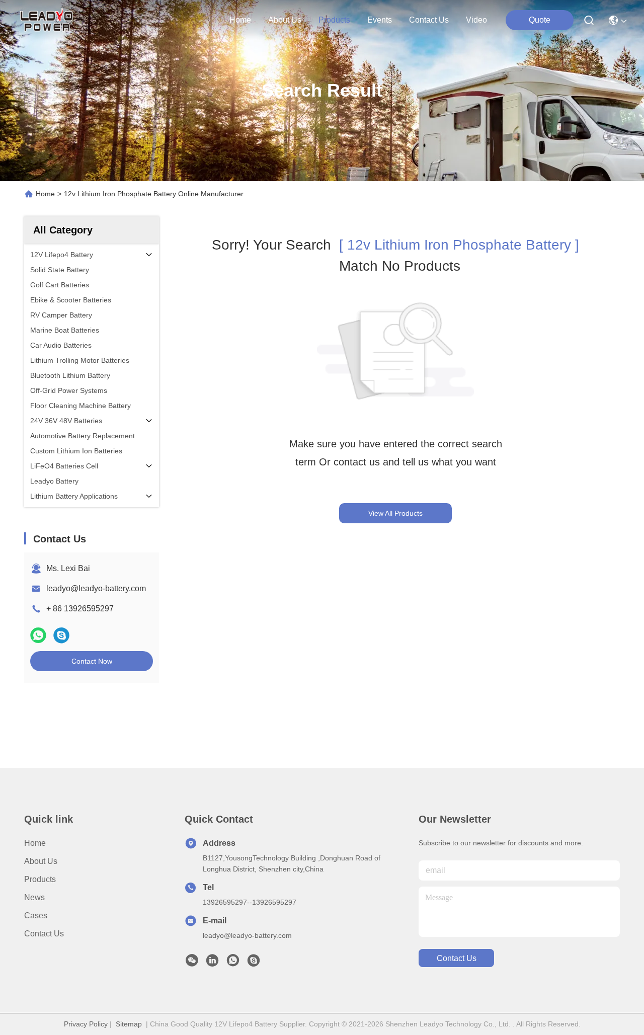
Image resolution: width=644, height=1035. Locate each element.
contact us (429, 20)
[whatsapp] (38, 635)
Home (240, 20)
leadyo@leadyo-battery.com (96, 588)
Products (40, 879)
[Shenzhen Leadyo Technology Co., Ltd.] (45, 20)
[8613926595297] (233, 963)
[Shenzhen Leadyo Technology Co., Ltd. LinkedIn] (212, 963)
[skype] (61, 635)
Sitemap (129, 1024)
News (34, 897)
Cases (35, 915)
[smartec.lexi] (254, 963)
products (334, 20)
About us (40, 861)
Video (476, 20)
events (379, 20)
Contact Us (44, 933)
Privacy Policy (86, 1024)
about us (284, 20)
